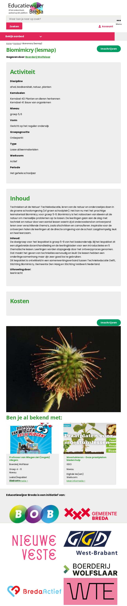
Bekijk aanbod (14, 36)
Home (9, 43)
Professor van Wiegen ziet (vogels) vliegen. (29, 459)
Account (107, 26)
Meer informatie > (18, 480)
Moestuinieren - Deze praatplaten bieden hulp (86, 459)
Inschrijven (109, 49)
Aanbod (17, 43)
